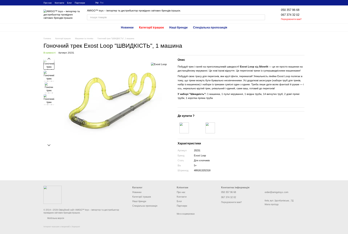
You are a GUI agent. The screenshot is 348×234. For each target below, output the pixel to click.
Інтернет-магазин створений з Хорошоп (62, 226)
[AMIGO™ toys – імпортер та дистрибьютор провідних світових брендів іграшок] (53, 194)
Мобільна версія (55, 218)
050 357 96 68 (290, 9)
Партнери (80, 3)
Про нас (48, 3)
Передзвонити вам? (291, 19)
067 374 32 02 (290, 14)
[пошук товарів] (262, 17)
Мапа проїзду (272, 204)
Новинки (127, 27)
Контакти (59, 3)
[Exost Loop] (159, 64)
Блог (69, 3)
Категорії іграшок (151, 27)
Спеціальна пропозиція (210, 27)
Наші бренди (178, 27)
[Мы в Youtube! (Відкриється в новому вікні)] (90, 2)
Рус (102, 3)
